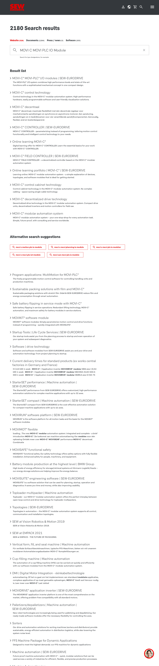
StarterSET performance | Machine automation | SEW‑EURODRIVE (44, 384)
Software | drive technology (31, 347)
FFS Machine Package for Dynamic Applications (44, 641)
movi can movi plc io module (66, 254)
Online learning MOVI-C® (29, 142)
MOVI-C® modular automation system (37, 214)
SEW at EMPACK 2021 (27, 533)
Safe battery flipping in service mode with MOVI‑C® (47, 303)
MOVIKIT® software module (30, 318)
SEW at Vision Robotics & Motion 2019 (38, 522)
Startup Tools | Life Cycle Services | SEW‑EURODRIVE (48, 332)
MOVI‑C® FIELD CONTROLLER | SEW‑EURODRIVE (45, 156)
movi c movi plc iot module (28, 254)
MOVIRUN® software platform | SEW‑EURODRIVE (45, 415)
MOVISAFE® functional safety (31, 450)
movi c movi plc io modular (108, 247)
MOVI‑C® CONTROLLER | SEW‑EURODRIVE (41, 127)
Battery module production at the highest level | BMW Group (53, 464)
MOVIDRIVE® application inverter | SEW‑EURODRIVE (47, 591)
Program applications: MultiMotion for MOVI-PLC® (45, 275)
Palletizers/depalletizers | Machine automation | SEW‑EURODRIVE (44, 607)
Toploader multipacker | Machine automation (42, 493)
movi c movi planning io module (69, 247)
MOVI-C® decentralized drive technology (39, 199)
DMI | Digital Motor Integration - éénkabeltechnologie (48, 573)
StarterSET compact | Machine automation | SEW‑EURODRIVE (54, 401)
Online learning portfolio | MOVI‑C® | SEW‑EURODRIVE (48, 170)
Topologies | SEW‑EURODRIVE (32, 507)
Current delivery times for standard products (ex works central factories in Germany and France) (54, 363)
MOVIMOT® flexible (25, 429)
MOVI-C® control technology (31, 93)
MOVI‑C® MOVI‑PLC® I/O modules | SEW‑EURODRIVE (47, 78)
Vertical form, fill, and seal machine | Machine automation (51, 544)
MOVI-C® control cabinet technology (36, 185)
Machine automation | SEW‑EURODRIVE (39, 652)
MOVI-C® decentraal (25, 107)
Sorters (17, 623)
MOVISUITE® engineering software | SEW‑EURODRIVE (48, 478)
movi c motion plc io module (29, 247)
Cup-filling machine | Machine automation (41, 559)
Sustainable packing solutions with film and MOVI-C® (48, 289)
